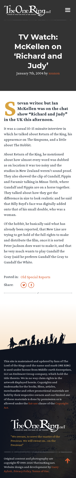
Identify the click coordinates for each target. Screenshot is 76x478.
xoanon (54, 73)
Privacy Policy (22, 471)
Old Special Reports (35, 277)
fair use (33, 403)
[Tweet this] (24, 285)
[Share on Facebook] (31, 285)
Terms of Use (40, 471)
